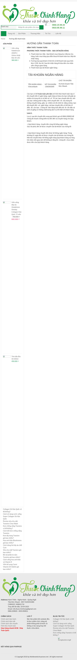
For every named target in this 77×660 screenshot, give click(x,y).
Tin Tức (48, 33)
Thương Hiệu (35, 33)
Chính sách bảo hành (8, 619)
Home (3, 39)
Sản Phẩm (22, 33)
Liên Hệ (58, 33)
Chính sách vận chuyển (9, 623)
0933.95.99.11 (58, 28)
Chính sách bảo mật (8, 621)
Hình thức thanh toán (8, 626)
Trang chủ (11, 33)
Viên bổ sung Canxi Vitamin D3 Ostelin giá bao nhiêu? (11, 567)
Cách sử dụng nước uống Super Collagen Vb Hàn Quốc (12, 516)
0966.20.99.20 (58, 25)
